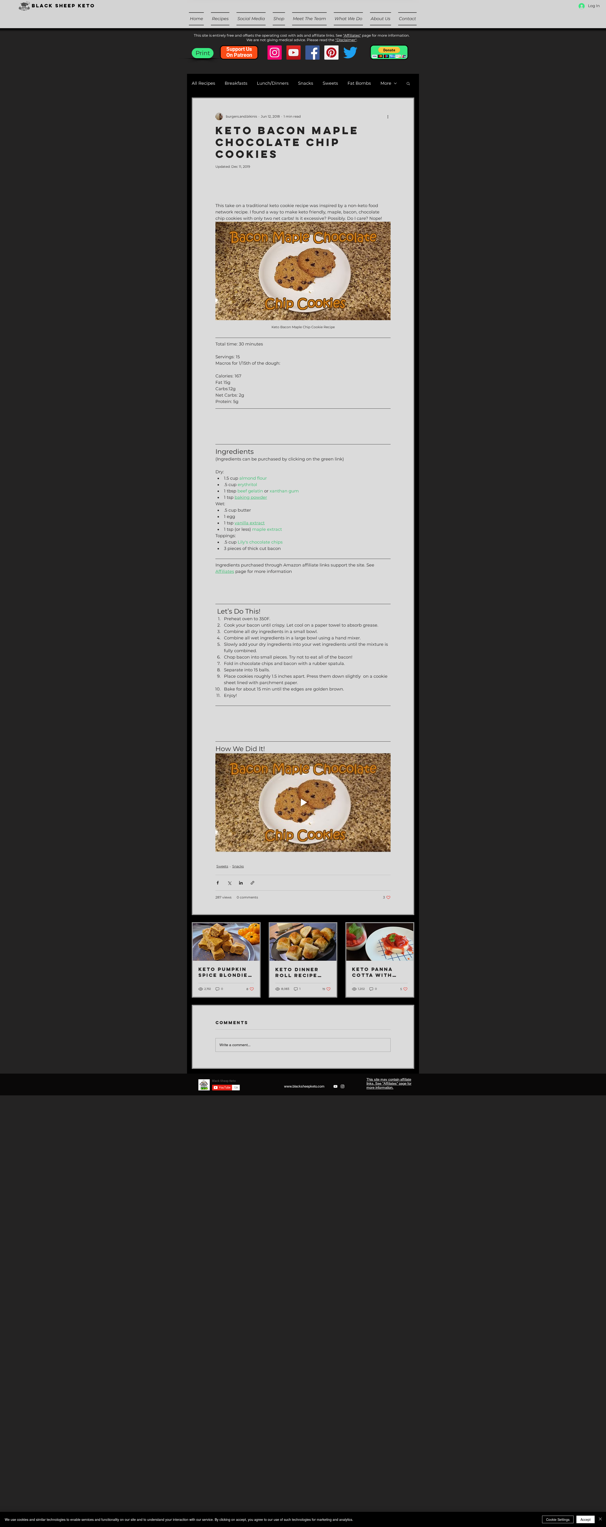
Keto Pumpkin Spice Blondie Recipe (223, 972)
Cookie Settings (558, 1519)
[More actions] (388, 116)
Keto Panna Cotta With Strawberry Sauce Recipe (375, 972)
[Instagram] (274, 52)
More (385, 83)
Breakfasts (236, 83)
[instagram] (342, 1086)
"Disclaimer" (345, 40)
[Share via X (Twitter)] (229, 883)
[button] (279, 18)
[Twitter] (350, 52)
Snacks (305, 83)
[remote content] (303, 191)
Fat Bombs (359, 83)
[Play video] (303, 802)
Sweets (330, 83)
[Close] (600, 1519)
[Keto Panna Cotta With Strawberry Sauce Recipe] (379, 942)
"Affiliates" (352, 35)
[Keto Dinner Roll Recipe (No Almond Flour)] (303, 942)
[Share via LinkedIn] (241, 883)
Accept (585, 1519)
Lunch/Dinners (273, 83)
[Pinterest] (331, 52)
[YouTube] (293, 52)
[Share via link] (252, 883)
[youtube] (335, 1086)
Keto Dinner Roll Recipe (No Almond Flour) (297, 972)
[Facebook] (312, 52)
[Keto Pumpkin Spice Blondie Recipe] (226, 942)
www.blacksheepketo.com (304, 1086)
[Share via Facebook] (217, 883)
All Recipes (203, 83)
